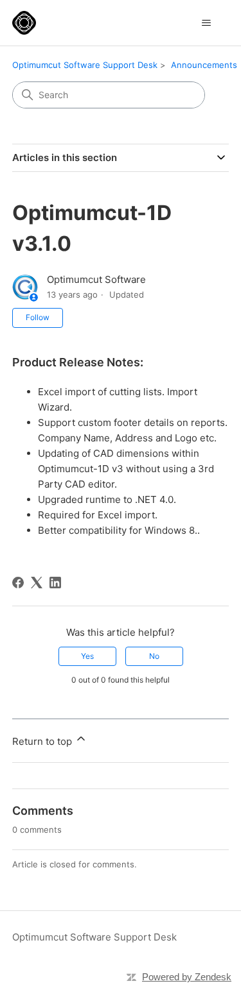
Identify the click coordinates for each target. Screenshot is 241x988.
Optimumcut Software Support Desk (84, 65)
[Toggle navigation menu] (206, 23)
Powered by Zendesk (186, 976)
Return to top (43, 741)
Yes (87, 656)
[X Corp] (36, 582)
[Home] (24, 23)
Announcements (204, 65)
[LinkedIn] (55, 582)
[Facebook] (18, 582)
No (154, 656)
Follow (37, 317)
